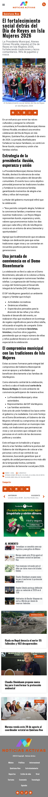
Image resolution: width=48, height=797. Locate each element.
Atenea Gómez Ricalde (13, 475)
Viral (37, 774)
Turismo (11, 779)
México (11, 762)
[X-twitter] (22, 793)
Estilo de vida (26, 774)
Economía (23, 779)
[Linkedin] (30, 793)
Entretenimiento (31, 768)
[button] (4, 5)
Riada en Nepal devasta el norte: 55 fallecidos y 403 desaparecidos (23, 641)
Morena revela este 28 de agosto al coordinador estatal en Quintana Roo (24, 728)
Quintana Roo (11, 14)
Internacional (34, 762)
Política (21, 762)
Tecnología (36, 779)
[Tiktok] (26, 793)
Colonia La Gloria (28, 475)
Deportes (12, 774)
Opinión (24, 785)
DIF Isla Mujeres (24, 477)
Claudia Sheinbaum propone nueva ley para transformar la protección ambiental (23, 685)
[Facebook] (17, 793)
